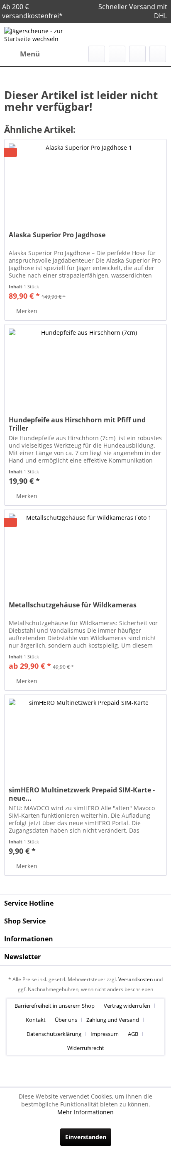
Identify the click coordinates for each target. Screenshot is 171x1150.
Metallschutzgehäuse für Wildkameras (73, 605)
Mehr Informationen (85, 1112)
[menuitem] (22, 54)
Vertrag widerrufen (127, 1005)
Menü (30, 53)
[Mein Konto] (137, 54)
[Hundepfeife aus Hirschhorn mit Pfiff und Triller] (85, 366)
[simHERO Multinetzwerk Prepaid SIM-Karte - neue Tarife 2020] (85, 736)
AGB (133, 1034)
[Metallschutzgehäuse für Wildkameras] (85, 551)
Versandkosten (135, 979)
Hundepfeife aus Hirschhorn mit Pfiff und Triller (77, 424)
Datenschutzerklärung (54, 1034)
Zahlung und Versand (112, 1019)
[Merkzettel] (117, 54)
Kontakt (36, 1019)
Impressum (104, 1034)
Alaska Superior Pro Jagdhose (57, 235)
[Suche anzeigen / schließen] (96, 54)
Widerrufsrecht (85, 1048)
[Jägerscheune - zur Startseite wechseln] (45, 34)
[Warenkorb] (157, 54)
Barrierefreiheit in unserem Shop (55, 1005)
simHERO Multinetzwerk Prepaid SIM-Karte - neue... (82, 794)
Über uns (66, 1019)
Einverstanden (85, 1137)
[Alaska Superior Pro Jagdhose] (85, 181)
